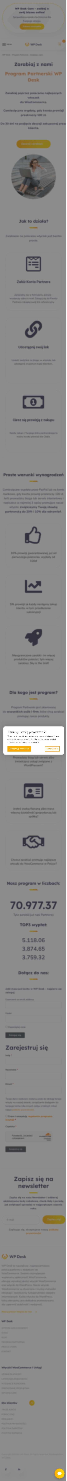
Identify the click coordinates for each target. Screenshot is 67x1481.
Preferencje (52, 748)
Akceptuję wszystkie (19, 749)
